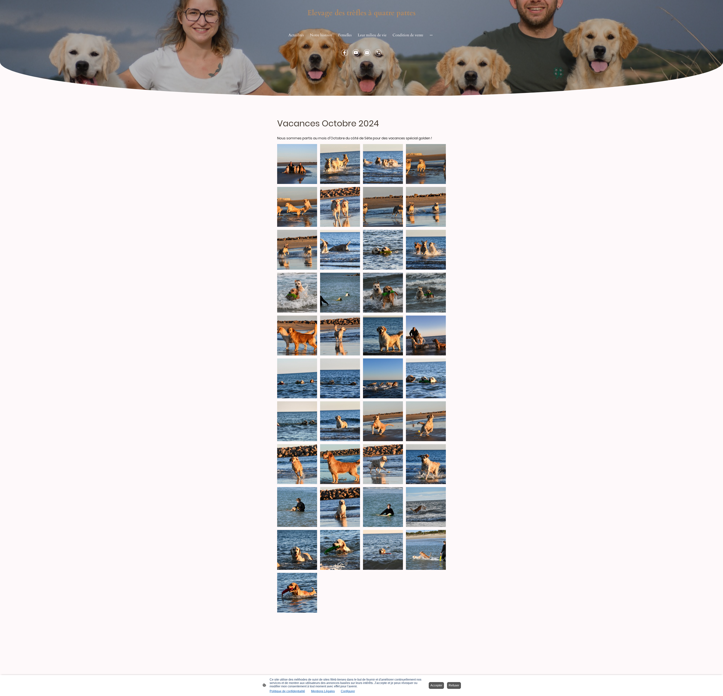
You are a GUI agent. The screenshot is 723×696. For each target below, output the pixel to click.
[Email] (367, 52)
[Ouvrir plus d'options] (431, 35)
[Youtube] (355, 52)
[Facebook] (344, 52)
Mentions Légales (323, 691)
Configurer (348, 691)
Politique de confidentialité (287, 691)
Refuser (454, 685)
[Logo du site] (361, 21)
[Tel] (378, 52)
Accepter (436, 685)
